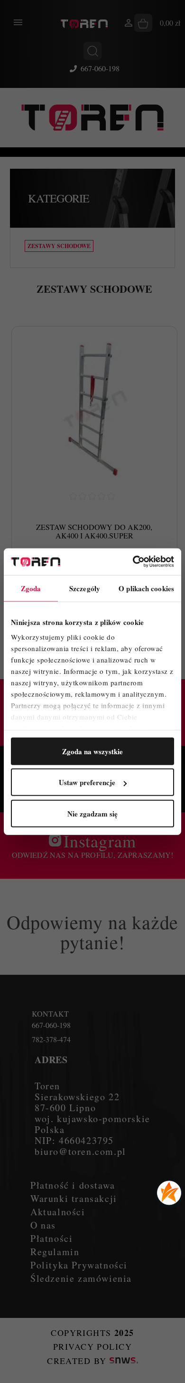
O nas (43, 1225)
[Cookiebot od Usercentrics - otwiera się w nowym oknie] (133, 562)
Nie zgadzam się (92, 813)
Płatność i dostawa (72, 1185)
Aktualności (57, 1211)
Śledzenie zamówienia (81, 1278)
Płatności (51, 1238)
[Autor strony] (124, 1360)
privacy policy (92, 1346)
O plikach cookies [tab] (146, 588)
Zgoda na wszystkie (92, 751)
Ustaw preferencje (87, 782)
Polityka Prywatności (79, 1264)
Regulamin (54, 1251)
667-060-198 (100, 68)
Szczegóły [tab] (84, 588)
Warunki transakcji (73, 1198)
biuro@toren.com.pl (80, 1151)
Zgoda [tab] (31, 588)
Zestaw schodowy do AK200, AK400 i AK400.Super (94, 531)
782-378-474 (51, 1039)
